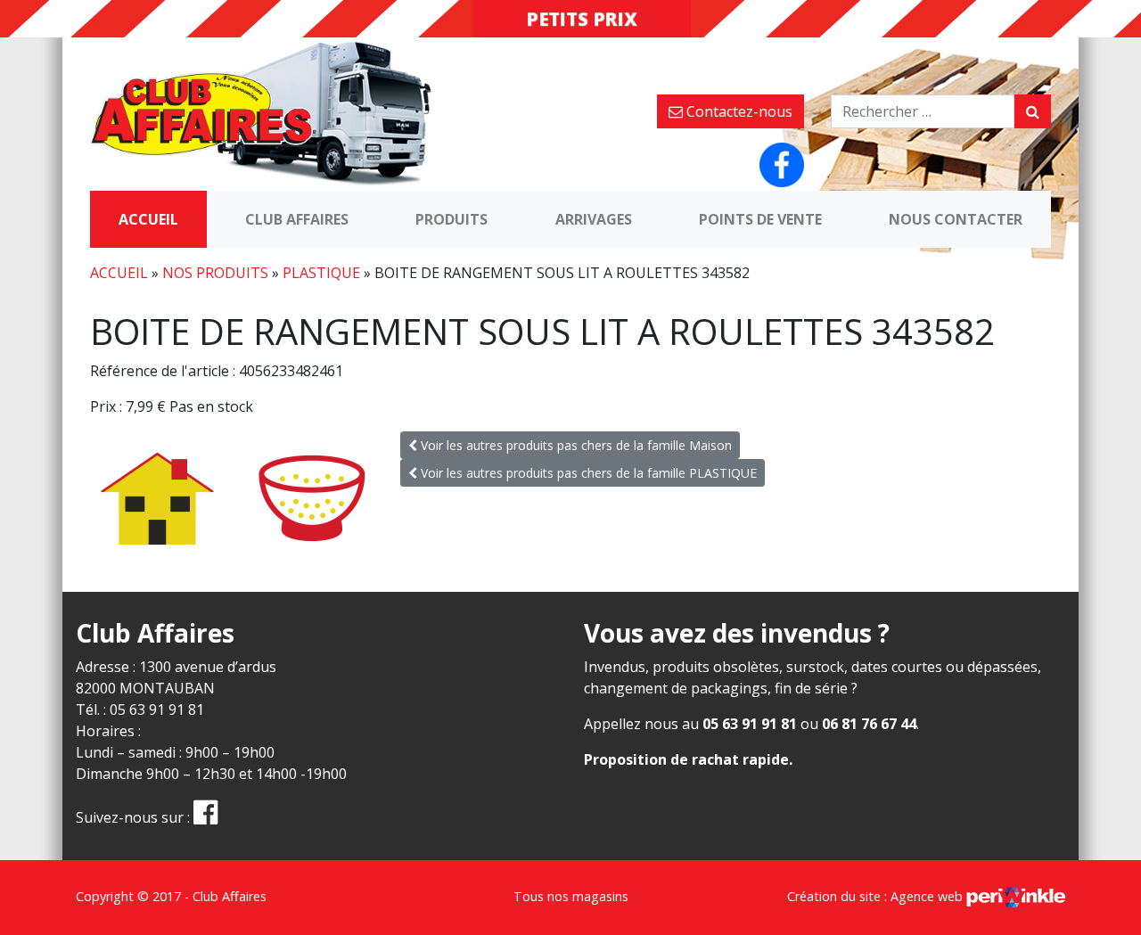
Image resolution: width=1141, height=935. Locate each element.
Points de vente (760, 219)
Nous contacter (955, 219)
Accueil (148, 219)
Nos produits (215, 273)
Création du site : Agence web (876, 896)
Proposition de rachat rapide (686, 759)
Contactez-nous (737, 111)
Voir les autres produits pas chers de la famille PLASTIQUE (587, 472)
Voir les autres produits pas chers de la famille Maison (574, 445)
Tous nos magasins (570, 896)
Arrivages (593, 219)
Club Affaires (297, 219)
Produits (451, 219)
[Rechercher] (1032, 111)
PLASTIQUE (321, 273)
